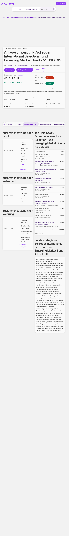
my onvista (27, 9)
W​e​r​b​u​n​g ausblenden (40, 31)
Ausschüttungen (45, 124)
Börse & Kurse (6, 17)
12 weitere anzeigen (22, 246)
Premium (35, 9)
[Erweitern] (31, 70)
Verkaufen (50, 78)
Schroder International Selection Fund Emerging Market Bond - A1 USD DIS (32, 17)
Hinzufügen (9, 70)
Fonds (12, 17)
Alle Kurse (18, 124)
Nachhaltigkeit (60, 124)
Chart (10, 124)
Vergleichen (24, 70)
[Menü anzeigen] (14, 9)
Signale (40, 70)
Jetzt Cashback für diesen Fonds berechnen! (15, 90)
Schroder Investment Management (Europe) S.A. (46, 65)
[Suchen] (53, 9)
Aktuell (19, 9)
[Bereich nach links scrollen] (5, 124)
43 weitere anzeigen (23, 167)
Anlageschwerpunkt (30, 124)
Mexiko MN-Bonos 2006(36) (44, 187)
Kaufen (50, 83)
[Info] (59, 104)
